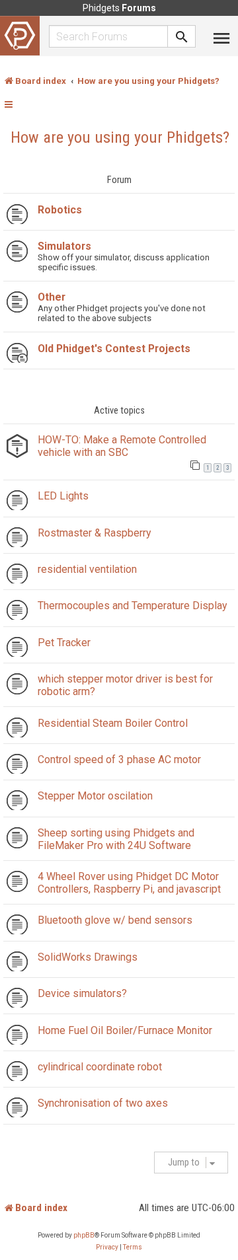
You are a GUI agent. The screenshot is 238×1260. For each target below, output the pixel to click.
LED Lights (63, 496)
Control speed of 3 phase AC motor (119, 759)
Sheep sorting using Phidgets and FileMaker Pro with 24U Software (116, 839)
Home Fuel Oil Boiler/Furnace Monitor (125, 1030)
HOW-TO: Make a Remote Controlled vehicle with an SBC (122, 446)
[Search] (182, 36)
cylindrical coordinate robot (100, 1066)
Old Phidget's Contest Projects (114, 348)
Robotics (60, 210)
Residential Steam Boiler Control (113, 723)
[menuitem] (107, 1247)
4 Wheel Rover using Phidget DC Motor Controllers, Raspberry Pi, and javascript (129, 882)
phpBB (84, 1235)
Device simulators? (82, 993)
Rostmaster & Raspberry (94, 533)
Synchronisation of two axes (103, 1103)
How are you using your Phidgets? (120, 137)
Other (51, 297)
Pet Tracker (64, 642)
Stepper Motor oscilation (95, 796)
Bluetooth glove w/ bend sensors (115, 920)
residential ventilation (87, 569)
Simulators (64, 246)
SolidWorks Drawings (88, 957)
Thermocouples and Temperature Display (132, 605)
